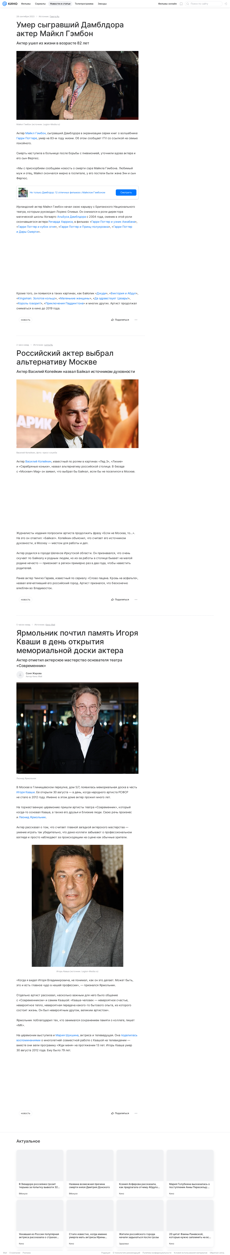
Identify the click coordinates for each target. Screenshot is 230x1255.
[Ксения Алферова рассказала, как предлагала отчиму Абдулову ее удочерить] (140, 1173)
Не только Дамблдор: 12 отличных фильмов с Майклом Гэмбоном (67, 192)
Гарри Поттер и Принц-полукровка (84, 226)
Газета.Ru (54, 16)
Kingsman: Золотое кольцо (36, 298)
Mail (5, 1253)
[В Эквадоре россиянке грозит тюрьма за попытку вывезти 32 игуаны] (39, 1173)
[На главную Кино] (12, 4)
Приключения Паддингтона (64, 303)
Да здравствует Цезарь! (111, 298)
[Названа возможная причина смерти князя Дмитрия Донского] (89, 1173)
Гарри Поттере (26, 138)
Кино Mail (50, 624)
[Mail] (5, 4)
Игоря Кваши (25, 792)
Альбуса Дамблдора (71, 216)
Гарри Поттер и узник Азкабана (113, 221)
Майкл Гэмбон (35, 133)
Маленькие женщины (75, 298)
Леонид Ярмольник (32, 817)
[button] (77, 85)
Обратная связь (217, 1253)
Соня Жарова (34, 673)
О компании (14, 1253)
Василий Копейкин (38, 461)
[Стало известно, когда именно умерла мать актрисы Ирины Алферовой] (89, 1223)
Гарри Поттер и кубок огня (36, 226)
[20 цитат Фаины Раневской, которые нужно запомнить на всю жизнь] (190, 1223)
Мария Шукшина (67, 1035)
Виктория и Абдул (123, 293)
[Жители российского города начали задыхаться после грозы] (140, 1223)
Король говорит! (29, 303)
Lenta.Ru (48, 345)
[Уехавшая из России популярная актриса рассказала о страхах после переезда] (39, 1223)
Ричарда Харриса (61, 221)
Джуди (101, 293)
